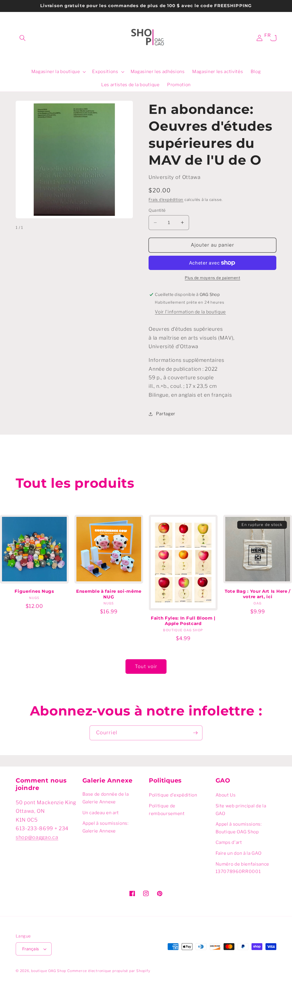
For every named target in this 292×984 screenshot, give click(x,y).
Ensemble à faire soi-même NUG (108, 594)
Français (30, 948)
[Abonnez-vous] (195, 732)
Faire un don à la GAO (239, 853)
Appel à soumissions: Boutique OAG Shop (239, 827)
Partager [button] (165, 413)
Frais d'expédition (166, 199)
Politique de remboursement (167, 809)
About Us (226, 795)
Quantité (157, 210)
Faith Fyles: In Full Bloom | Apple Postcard (183, 621)
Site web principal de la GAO (241, 809)
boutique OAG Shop (48, 971)
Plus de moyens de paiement (212, 277)
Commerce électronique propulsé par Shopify (108, 971)
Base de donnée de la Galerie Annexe (105, 797)
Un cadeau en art (100, 812)
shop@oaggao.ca (37, 837)
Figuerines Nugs (34, 591)
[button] (22, 38)
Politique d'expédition (173, 795)
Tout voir (146, 666)
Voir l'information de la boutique (190, 311)
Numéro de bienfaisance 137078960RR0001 (242, 867)
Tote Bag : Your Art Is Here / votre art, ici (258, 594)
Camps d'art (229, 842)
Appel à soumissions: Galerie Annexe (105, 827)
